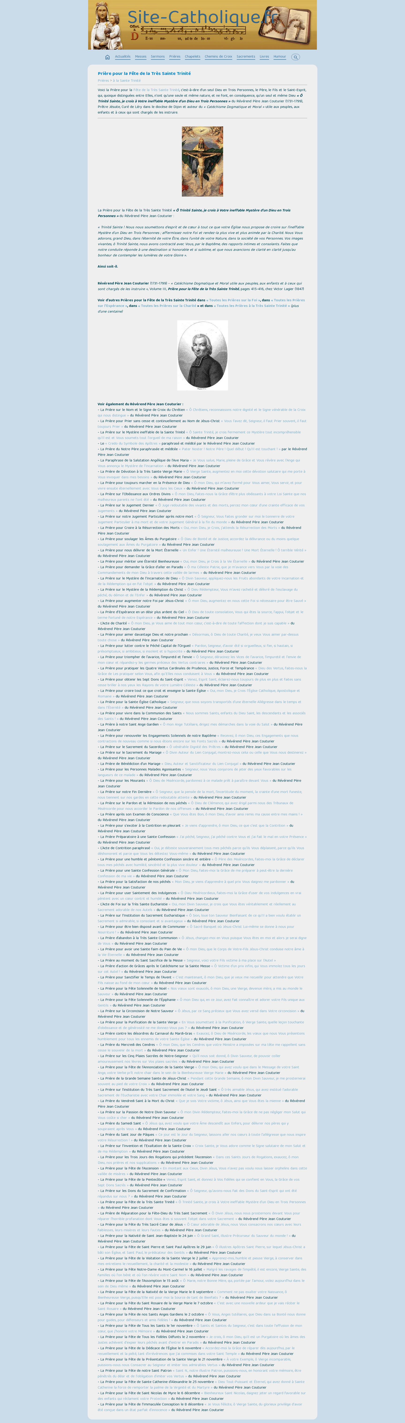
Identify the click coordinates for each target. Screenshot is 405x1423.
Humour (280, 57)
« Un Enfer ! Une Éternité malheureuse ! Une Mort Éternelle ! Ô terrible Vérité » (243, 550)
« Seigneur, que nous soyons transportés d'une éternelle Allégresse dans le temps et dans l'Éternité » (199, 705)
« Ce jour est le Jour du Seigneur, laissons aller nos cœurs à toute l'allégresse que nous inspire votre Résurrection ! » (202, 1138)
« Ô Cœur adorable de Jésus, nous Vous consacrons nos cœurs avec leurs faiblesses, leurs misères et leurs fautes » (199, 1228)
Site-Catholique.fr (202, 19)
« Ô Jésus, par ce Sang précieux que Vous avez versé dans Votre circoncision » (237, 1011)
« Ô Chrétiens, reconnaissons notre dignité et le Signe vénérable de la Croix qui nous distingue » (202, 413)
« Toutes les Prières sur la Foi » (233, 300)
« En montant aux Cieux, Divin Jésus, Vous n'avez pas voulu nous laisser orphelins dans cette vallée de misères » (202, 1171)
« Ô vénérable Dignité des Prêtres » (195, 747)
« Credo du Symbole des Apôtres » (133, 444)
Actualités (123, 57)
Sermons (158, 57)
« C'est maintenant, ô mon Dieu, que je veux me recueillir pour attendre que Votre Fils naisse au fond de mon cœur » (200, 980)
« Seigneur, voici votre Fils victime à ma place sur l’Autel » (230, 961)
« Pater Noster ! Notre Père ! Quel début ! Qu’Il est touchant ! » (230, 449)
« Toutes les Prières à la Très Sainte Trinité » (252, 306)
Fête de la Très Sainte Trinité (156, 90)
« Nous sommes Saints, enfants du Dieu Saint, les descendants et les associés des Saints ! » (202, 716)
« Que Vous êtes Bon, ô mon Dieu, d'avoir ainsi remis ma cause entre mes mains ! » (236, 814)
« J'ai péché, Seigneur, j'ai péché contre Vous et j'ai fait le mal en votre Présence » (241, 837)
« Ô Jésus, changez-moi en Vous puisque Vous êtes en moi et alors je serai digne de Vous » (202, 941)
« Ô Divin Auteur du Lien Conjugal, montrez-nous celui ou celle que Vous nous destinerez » (235, 753)
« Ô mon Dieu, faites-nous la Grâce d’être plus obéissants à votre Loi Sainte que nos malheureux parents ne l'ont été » (202, 497)
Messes (140, 57)
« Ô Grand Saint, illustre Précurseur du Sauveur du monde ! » (242, 1236)
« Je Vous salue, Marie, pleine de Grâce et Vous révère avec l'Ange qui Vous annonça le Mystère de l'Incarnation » (199, 463)
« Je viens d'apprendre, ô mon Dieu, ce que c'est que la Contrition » (235, 826)
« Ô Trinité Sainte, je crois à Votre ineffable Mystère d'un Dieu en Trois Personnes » (202, 1205)
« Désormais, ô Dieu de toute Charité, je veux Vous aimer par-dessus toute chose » (198, 638)
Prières (174, 57)
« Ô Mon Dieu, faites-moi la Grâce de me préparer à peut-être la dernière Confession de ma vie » (195, 874)
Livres (264, 57)
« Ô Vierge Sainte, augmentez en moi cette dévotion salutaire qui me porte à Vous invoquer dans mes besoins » (201, 475)
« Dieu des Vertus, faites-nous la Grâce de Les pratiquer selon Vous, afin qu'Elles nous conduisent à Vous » (202, 671)
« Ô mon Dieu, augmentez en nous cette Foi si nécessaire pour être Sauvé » (245, 601)
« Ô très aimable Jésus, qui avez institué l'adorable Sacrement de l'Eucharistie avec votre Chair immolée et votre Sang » (198, 1093)
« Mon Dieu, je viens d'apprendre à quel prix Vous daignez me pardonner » (230, 882)
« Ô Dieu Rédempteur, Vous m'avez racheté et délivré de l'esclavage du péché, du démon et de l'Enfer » (198, 593)
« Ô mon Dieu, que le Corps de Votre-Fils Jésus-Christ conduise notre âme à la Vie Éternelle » (201, 952)
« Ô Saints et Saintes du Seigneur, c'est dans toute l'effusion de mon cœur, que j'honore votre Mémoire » (200, 1329)
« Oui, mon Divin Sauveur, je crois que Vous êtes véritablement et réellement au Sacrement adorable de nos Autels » (197, 907)
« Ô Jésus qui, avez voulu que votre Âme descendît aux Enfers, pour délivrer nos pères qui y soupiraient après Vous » (193, 1127)
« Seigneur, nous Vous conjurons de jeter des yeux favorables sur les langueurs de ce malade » (195, 773)
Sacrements (246, 57)
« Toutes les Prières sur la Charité (167, 306)
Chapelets (192, 57)
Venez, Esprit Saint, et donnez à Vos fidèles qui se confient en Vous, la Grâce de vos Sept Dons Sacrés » (199, 1183)
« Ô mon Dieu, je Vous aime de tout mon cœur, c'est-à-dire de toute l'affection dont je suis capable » (208, 623)
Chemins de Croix (218, 57)
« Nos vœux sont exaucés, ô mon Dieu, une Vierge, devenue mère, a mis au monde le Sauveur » (200, 992)
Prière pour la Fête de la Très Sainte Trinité (144, 74)
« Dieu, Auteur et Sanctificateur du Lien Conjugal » (201, 764)
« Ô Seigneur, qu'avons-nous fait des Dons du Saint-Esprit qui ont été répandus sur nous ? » (197, 1194)
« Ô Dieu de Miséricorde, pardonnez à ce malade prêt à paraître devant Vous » (208, 781)
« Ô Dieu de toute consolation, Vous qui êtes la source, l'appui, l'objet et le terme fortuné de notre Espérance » (200, 615)
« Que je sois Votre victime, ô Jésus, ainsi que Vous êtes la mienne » (230, 1101)
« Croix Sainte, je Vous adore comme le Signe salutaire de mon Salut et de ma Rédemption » (202, 1149)
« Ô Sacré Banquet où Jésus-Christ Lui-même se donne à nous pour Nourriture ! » (196, 930)
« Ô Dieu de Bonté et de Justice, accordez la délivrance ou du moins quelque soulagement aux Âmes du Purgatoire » (198, 542)
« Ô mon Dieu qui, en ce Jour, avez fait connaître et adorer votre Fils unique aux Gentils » (201, 1003)
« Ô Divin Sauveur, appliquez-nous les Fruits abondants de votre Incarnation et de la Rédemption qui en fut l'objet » (201, 581)
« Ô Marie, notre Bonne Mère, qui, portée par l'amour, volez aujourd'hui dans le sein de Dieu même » (201, 1284)
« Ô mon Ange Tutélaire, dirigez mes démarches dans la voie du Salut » (216, 725)
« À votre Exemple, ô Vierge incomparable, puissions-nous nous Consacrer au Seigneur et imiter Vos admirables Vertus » (194, 1363)
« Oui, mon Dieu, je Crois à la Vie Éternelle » (215, 562)
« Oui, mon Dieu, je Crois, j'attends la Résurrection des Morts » (230, 528)
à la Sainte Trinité (127, 81)
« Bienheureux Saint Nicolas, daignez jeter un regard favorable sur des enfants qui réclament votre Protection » (202, 1396)
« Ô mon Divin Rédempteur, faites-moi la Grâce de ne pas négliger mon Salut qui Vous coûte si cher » (202, 1115)
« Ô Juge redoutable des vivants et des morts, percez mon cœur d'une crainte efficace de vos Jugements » (201, 508)
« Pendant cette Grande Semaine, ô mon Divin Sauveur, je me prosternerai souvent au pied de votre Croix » (201, 1082)
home (108, 57)
